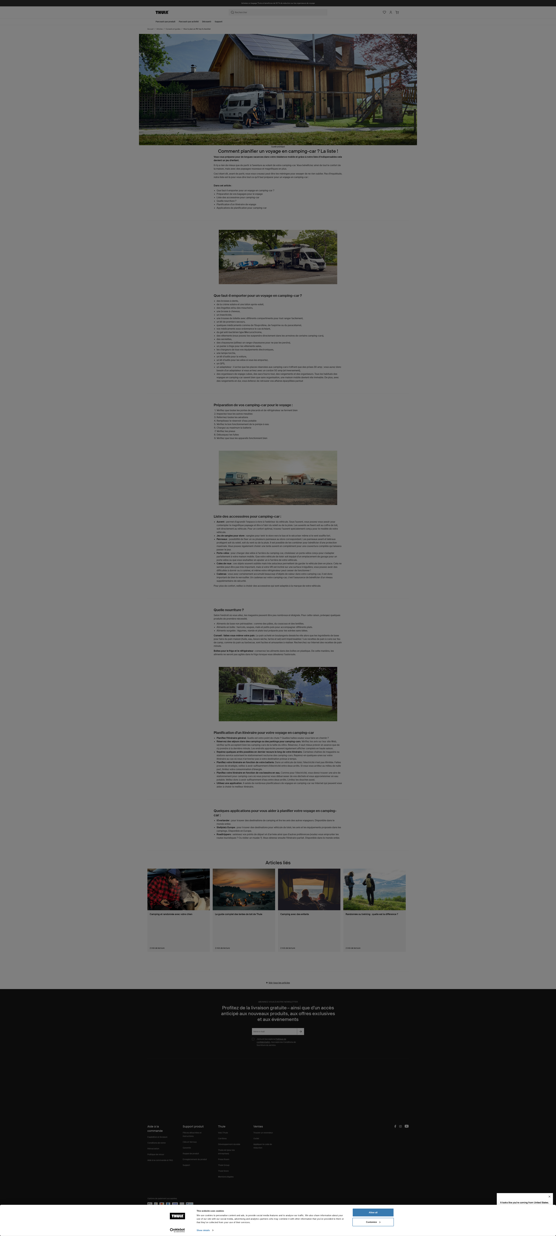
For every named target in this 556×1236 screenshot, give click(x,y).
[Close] (549, 1196)
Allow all (373, 1212)
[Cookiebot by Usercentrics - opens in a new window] (177, 1230)
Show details (203, 1230)
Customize (371, 1222)
